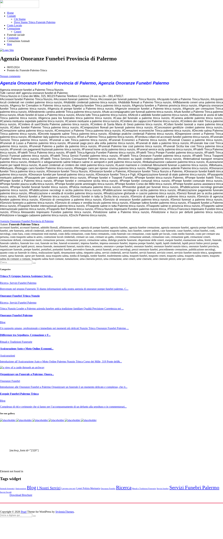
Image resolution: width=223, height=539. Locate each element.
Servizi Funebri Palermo (194, 487)
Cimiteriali (12, 37)
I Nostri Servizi (49, 488)
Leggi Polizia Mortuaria (88, 488)
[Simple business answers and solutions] (57, 420)
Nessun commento (10, 76)
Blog (31, 487)
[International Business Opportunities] (24, 420)
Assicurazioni (20, 489)
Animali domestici (7, 489)
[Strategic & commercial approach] (40, 420)
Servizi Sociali (5, 492)
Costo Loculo (14, 25)
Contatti (11, 15)
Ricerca (124, 487)
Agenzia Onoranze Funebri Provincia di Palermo (27, 221)
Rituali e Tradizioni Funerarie (144, 489)
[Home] (7, 50)
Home (10, 12)
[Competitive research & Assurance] (73, 420)
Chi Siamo (20, 19)
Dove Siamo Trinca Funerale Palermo (34, 22)
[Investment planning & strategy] (8, 420)
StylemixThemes (64, 511)
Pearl (23, 511)
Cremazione (13, 28)
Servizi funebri (163, 489)
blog (9, 44)
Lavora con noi (68, 488)
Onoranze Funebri (108, 489)
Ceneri (17, 31)
